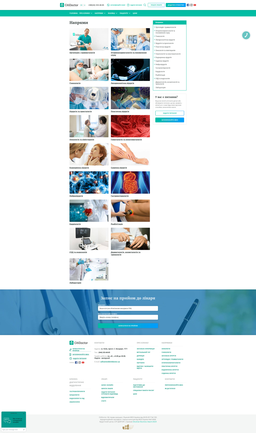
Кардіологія (75, 224)
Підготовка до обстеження (139, 386)
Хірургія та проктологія (81, 111)
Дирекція (140, 356)
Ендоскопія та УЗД (77, 398)
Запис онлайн (107, 385)
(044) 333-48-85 (104, 352)
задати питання (136, 5)
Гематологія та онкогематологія (126, 139)
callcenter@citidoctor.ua (110, 362)
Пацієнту (124, 13)
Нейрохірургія (76, 196)
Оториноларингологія (171, 363)
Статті (103, 401)
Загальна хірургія (169, 356)
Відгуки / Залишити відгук (145, 367)
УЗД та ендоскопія (78, 252)
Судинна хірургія (119, 167)
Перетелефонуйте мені (174, 385)
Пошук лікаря (156, 5)
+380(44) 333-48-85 (96, 5)
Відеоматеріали (107, 397)
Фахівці (111, 13)
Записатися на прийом (128, 326)
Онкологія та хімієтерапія (82, 139)
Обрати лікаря (107, 388)
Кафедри (140, 359)
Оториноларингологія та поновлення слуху (129, 53)
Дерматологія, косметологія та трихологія (125, 253)
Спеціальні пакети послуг (143, 390)
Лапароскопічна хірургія (122, 83)
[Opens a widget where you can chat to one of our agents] (14, 421)
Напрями (99, 13)
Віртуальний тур (143, 352)
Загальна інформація (145, 349)
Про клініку (84, 13)
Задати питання (169, 113)
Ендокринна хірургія (79, 167)
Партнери (140, 363)
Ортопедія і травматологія (82, 52)
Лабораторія (75, 282)
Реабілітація (117, 224)
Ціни (135, 13)
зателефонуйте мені (117, 5)
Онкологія (166, 349)
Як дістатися (170, 388)
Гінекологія (75, 83)
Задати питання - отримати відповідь (109, 393)
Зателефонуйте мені (170, 120)
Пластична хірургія (120, 111)
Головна (74, 13)
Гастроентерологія (120, 196)
